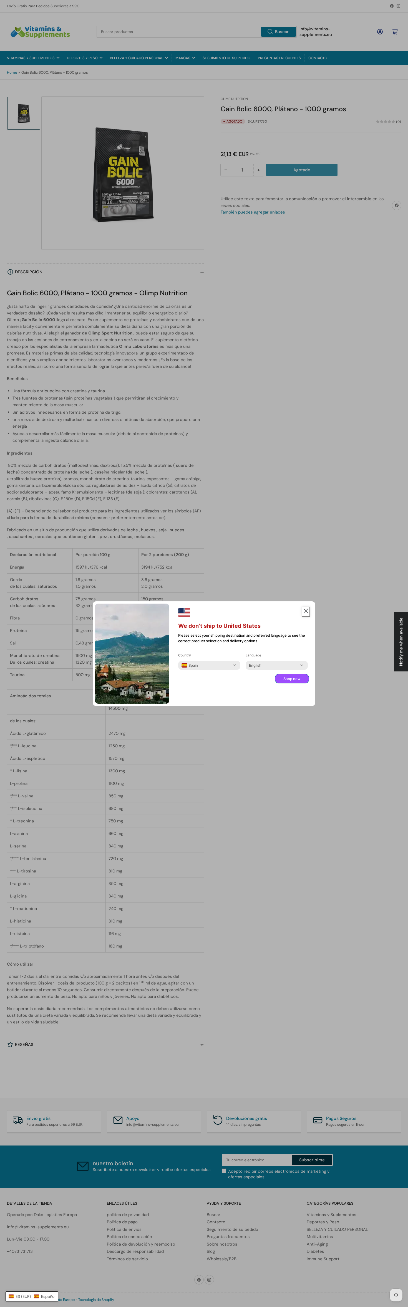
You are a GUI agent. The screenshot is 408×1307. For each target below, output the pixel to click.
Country (184, 655)
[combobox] (190, 665)
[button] (32, 1296)
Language (253, 655)
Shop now (292, 678)
